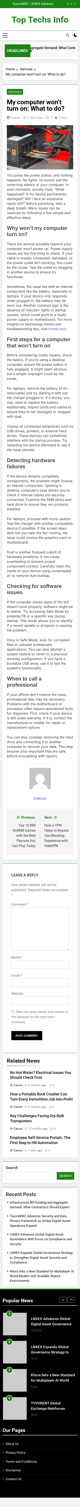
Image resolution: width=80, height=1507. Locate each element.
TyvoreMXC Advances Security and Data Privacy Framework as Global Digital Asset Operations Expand (16, 4)
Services (15, 92)
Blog (34, 1387)
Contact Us (14, 1479)
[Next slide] (74, 4)
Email (16, 975)
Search (12, 1167)
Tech (34, 1359)
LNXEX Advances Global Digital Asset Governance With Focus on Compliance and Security (42, 4)
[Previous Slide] (68, 4)
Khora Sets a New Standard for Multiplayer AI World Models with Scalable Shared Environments (42, 1276)
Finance (36, 1330)
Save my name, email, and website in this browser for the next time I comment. (39, 1017)
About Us (12, 1444)
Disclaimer (13, 1470)
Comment (19, 904)
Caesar (15, 117)
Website (17, 994)
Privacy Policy (15, 1453)
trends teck (56, 329)
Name (17, 957)
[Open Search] (67, 35)
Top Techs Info (40, 20)
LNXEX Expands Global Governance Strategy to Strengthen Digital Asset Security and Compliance (41, 1257)
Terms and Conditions (21, 1461)
